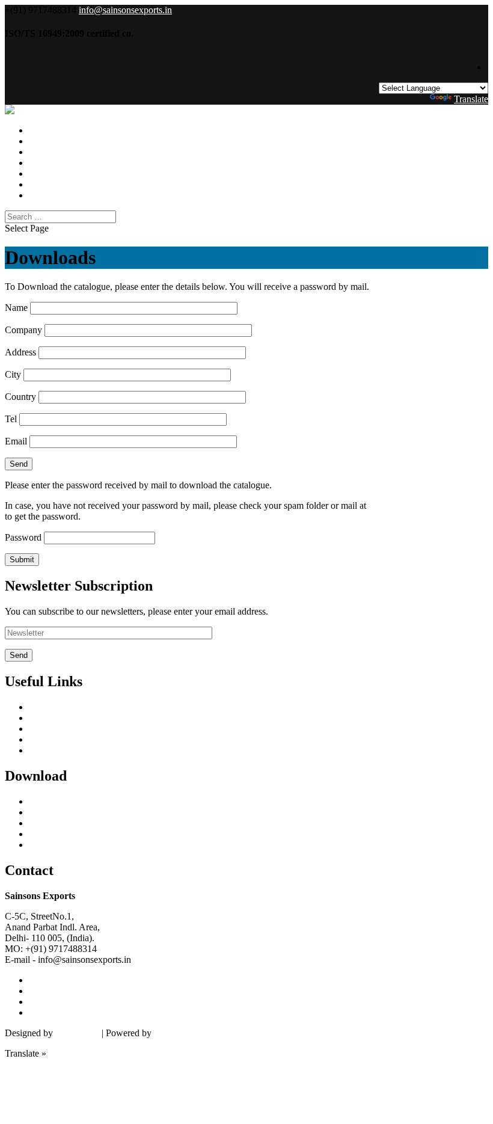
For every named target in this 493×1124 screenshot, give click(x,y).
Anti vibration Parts (66, 834)
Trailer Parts (52, 812)
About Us (47, 152)
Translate (471, 99)
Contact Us (50, 184)
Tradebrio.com (181, 1033)
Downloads (51, 163)
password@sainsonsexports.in (426, 505)
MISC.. (43, 845)
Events (42, 173)
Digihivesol (77, 1033)
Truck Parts (50, 801)
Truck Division (57, 130)
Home (40, 707)
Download (49, 750)
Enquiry (44, 195)
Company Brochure (66, 823)
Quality (43, 728)
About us (46, 718)
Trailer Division (58, 141)
